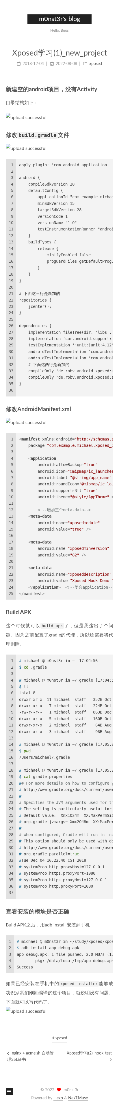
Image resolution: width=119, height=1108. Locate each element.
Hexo (58, 1098)
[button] (9, 26)
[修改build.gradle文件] (110, 135)
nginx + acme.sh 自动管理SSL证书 (30, 1056)
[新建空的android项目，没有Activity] (110, 89)
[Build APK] (110, 612)
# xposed (59, 1038)
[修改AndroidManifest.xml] (110, 409)
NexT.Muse (78, 1098)
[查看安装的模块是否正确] (110, 911)
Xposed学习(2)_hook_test (89, 1053)
